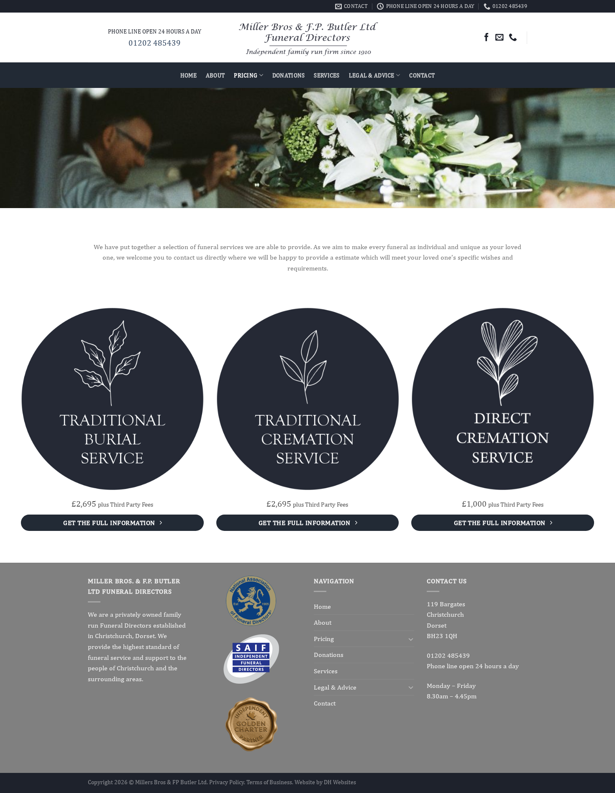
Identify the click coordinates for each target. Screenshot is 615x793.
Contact (422, 75)
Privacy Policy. (227, 781)
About (215, 75)
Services (326, 75)
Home (188, 75)
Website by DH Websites (325, 781)
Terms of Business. (270, 781)
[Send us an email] (499, 37)
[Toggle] (410, 639)
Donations (288, 75)
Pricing (245, 75)
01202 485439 (154, 42)
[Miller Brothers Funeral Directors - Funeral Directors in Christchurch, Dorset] (307, 37)
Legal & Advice (372, 75)
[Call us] (513, 37)
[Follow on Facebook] (486, 37)
